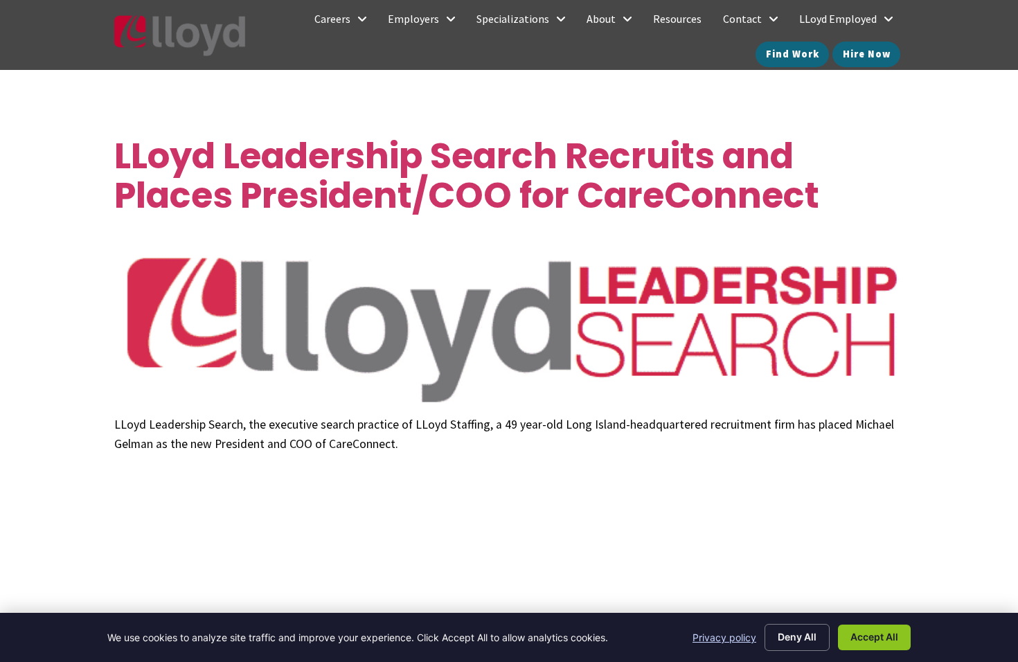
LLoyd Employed (851, 22)
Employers (427, 22)
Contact (756, 22)
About (615, 22)
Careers (345, 22)
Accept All (874, 637)
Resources (682, 22)
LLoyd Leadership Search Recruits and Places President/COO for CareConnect (466, 175)
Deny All (797, 637)
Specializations (526, 22)
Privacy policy (724, 637)
